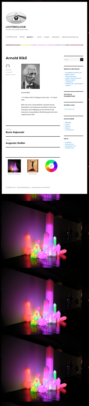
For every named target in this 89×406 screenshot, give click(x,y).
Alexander (9, 69)
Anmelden (68, 142)
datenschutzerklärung (70, 37)
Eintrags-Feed (69, 144)
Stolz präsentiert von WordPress (40, 187)
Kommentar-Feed (70, 146)
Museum (67, 126)
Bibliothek (68, 122)
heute (39, 37)
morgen (47, 37)
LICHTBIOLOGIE (16, 26)
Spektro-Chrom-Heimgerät (73, 78)
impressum (56, 37)
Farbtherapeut (69, 109)
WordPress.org (69, 148)
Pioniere (13, 74)
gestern (30, 37)
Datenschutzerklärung (23, 187)
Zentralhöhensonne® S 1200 (73, 72)
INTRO (22, 37)
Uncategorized (69, 130)
